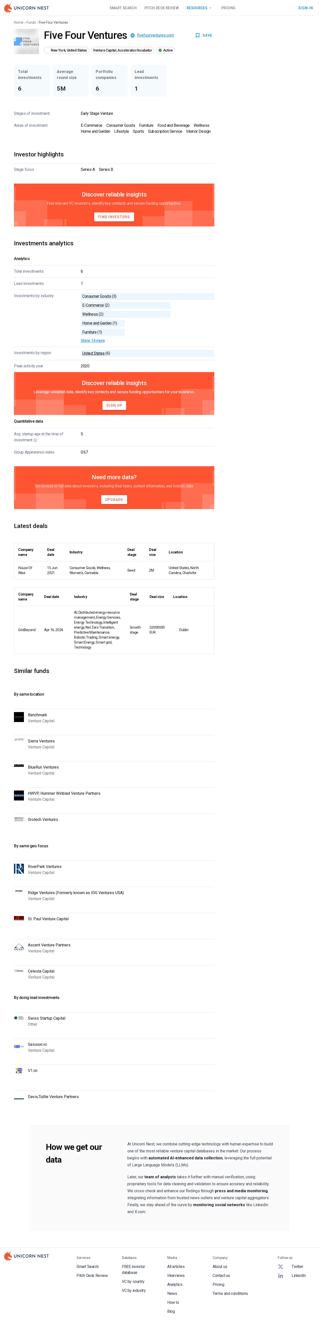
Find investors (114, 217)
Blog (171, 1311)
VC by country (133, 1281)
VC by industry (134, 1290)
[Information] (35, 440)
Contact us (221, 1275)
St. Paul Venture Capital (48, 919)
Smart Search (123, 8)
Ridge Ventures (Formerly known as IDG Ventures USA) (76, 892)
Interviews (176, 1275)
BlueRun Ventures (43, 767)
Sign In (305, 8)
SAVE (207, 35)
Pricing (228, 8)
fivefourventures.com (155, 35)
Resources (197, 8)
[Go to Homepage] (26, 7)
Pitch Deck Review (162, 8)
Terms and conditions (230, 1293)
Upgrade (114, 500)
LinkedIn (299, 1275)
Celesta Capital (41, 971)
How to (173, 1302)
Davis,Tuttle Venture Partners (53, 1096)
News (172, 1293)
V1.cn (32, 1070)
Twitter (297, 1266)
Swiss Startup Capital (46, 1018)
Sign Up (114, 405)
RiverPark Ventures (45, 866)
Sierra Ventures (41, 741)
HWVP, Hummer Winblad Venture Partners (64, 793)
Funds (31, 22)
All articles (175, 1266)
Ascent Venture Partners (49, 945)
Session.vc (37, 1044)
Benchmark (37, 715)
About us (220, 1266)
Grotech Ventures (43, 819)
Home (18, 22)
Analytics (174, 1284)
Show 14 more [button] (93, 340)
